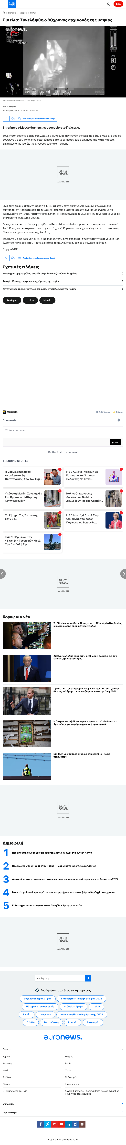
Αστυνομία (93, 1022)
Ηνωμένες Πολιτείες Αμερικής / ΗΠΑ (82, 1014)
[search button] (88, 978)
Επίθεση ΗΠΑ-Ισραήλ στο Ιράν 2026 (81, 998)
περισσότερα (10, 1112)
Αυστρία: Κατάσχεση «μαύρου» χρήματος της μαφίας (31, 281)
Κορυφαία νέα (16, 616)
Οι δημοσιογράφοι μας (15, 1091)
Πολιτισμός (71, 1077)
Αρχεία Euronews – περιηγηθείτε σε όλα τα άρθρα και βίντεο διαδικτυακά (92, 1092)
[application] (63, 61)
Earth (68, 1063)
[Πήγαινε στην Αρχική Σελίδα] (12, 4)
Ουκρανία (45, 1014)
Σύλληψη (12, 300)
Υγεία (68, 1070)
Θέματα (7, 1049)
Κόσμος (23, 13)
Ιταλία (33, 13)
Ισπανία (72, 1022)
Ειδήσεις (12, 13)
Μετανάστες (51, 1022)
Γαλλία (31, 1022)
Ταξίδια (7, 1077)
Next (5, 1070)
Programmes (72, 1084)
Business (7, 1063)
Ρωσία (26, 1014)
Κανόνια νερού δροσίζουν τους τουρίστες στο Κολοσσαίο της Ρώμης (39, 288)
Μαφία (47, 300)
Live (118, 3)
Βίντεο (6, 1084)
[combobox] (63, 978)
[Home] (4, 13)
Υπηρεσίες (8, 1104)
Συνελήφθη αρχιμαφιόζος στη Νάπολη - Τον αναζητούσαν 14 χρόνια (40, 273)
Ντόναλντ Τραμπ (73, 1006)
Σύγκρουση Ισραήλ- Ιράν (38, 998)
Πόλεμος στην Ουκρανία (40, 1006)
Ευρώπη (7, 1056)
